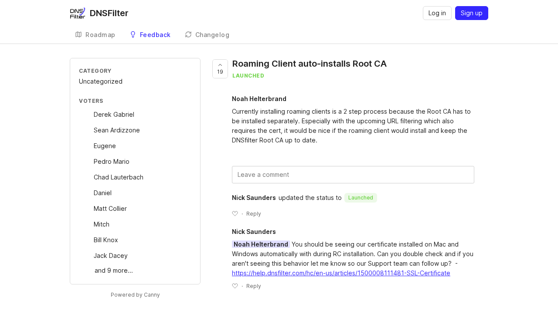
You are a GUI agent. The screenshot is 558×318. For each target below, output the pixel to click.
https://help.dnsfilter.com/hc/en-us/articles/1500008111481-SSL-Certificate (341, 273)
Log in (437, 13)
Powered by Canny (135, 294)
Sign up (472, 13)
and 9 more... (114, 270)
